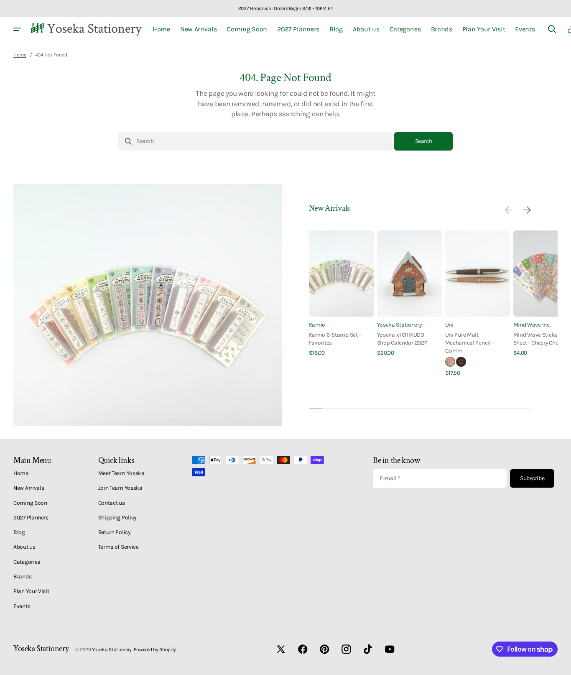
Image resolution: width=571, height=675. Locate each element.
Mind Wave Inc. (532, 324)
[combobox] (255, 141)
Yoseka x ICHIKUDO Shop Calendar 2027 (402, 338)
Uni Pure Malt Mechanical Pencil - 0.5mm (469, 342)
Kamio (317, 324)
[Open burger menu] (17, 29)
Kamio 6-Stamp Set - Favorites (335, 338)
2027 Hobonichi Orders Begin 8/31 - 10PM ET (285, 8)
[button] (552, 29)
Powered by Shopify (155, 649)
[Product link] (341, 293)
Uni (449, 324)
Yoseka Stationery (399, 324)
